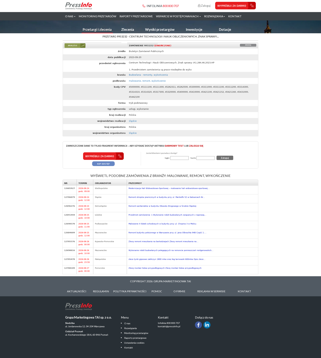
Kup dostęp (103, 164)
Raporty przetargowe (136, 16)
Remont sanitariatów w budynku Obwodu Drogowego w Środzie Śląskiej (162, 206)
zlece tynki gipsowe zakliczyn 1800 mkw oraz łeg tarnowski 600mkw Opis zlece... (167, 259)
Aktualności (76, 291)
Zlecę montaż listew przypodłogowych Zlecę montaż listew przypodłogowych (165, 268)
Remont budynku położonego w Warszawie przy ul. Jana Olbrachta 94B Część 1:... (167, 233)
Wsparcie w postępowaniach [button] (177, 16)
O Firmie (179, 291)
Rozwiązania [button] (213, 16)
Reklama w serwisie (211, 291)
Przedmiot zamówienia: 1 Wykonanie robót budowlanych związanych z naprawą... (167, 215)
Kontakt (235, 16)
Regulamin (101, 291)
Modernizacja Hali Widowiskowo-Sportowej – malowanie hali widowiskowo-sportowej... (169, 188)
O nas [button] (69, 16)
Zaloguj (205, 5)
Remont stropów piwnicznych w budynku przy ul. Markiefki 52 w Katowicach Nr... (167, 197)
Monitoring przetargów (97, 16)
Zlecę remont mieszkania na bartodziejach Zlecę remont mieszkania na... (163, 241)
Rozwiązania (130, 328)
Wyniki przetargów (160, 29)
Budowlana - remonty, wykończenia (148, 75)
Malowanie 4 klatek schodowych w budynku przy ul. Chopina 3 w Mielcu (162, 224)
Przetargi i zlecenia (97, 29)
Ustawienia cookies (134, 342)
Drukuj (248, 45)
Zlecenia (127, 29)
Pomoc (156, 291)
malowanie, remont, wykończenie (147, 81)
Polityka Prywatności (129, 291)
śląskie (133, 121)
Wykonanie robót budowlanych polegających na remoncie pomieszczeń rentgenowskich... (171, 250)
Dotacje (225, 29)
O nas (127, 323)
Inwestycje (194, 29)
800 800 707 (171, 6)
